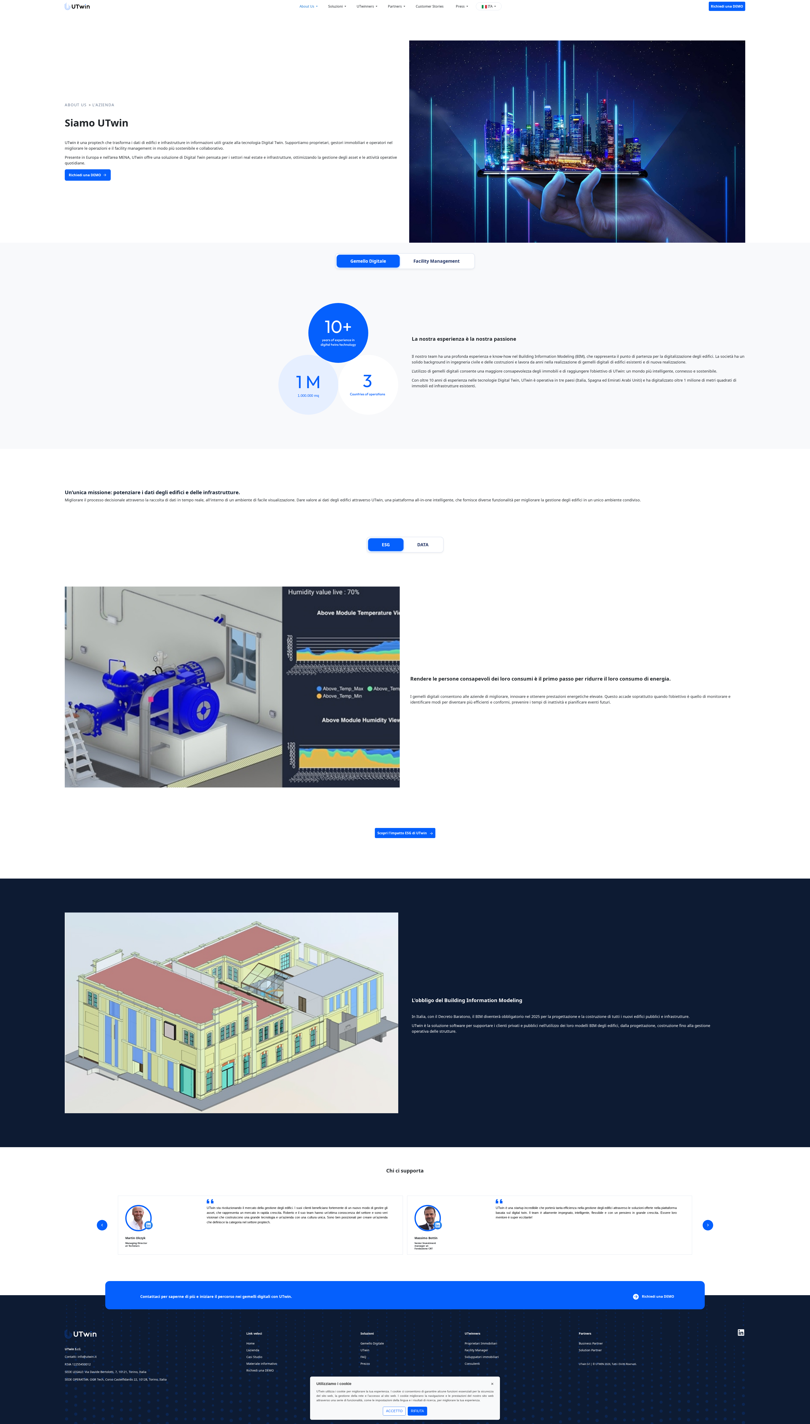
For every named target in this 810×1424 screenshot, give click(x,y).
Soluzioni (336, 6)
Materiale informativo (261, 1364)
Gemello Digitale (368, 261)
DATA (422, 545)
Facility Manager (476, 1350)
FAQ (363, 1357)
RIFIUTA (417, 1411)
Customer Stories (430, 6)
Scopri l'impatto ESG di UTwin (402, 833)
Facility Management (436, 261)
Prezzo (365, 1364)
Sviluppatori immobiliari (482, 1357)
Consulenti (472, 1364)
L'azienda (252, 1350)
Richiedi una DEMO (727, 6)
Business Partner (591, 1343)
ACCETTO (394, 1411)
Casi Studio (254, 1357)
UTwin (364, 1350)
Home (250, 1343)
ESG (386, 545)
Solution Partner (590, 1350)
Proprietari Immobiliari (481, 1343)
